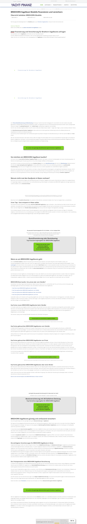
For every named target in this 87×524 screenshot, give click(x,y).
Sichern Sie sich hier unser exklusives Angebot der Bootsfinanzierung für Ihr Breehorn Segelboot (43, 247)
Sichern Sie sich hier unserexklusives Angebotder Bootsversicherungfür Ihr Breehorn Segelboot (43, 407)
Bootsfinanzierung (50, 163)
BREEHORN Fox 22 (31, 17)
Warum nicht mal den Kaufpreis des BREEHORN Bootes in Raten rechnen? (27, 376)
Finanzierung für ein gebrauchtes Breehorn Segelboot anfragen (43, 356)
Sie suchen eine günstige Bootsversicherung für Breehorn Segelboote (43, 490)
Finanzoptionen (57, 5)
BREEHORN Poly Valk (48, 17)
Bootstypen (74, 5)
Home (41, 5)
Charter (66, 5)
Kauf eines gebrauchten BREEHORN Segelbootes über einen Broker (26, 292)
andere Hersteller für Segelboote (30, 27)
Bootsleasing (64, 163)
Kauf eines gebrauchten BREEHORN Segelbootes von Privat (25, 294)
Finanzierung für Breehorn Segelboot (30, 70)
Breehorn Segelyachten (43, 21)
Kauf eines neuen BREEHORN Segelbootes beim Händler (24, 288)
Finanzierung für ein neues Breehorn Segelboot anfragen (43, 318)
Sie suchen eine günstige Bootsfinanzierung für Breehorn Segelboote (43, 148)
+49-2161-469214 (54, 1)
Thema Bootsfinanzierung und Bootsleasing (23, 123)
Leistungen (47, 5)
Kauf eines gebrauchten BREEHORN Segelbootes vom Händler (25, 290)
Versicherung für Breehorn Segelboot (30, 98)
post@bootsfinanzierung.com (71, 1)
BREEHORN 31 (15, 17)
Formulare (23, 480)
